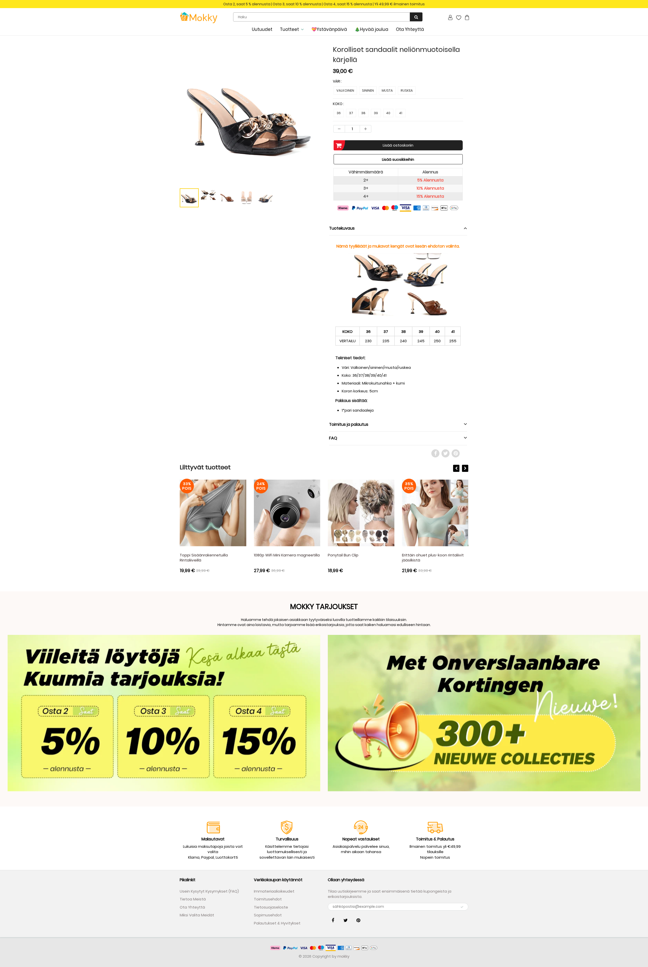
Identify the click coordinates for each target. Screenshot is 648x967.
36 (339, 113)
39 (376, 113)
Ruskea (407, 90)
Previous (161, 133)
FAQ (333, 438)
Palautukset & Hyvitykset (277, 923)
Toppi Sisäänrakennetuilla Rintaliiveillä (204, 557)
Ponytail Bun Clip (343, 555)
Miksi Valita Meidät (197, 915)
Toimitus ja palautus (348, 424)
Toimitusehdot (268, 899)
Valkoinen (345, 90)
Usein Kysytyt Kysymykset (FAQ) (209, 891)
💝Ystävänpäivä (329, 29)
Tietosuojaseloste (271, 907)
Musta (387, 90)
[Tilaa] (462, 907)
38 (363, 113)
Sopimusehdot (268, 915)
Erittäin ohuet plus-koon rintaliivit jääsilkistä (433, 557)
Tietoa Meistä (193, 899)
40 (388, 113)
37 (351, 113)
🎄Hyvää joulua (371, 29)
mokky (343, 956)
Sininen (368, 90)
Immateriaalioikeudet (274, 891)
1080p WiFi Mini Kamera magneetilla (287, 555)
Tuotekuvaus (342, 228)
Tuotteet (289, 29)
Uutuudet (262, 29)
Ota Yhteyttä (410, 29)
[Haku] (416, 16)
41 (400, 113)
